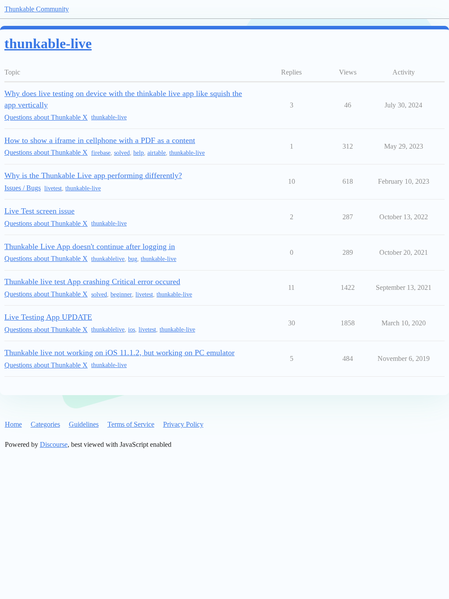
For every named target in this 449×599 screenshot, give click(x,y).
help (138, 153)
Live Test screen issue (39, 211)
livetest (53, 188)
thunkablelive (108, 259)
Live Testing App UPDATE (48, 317)
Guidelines (84, 424)
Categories (45, 424)
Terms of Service (130, 424)
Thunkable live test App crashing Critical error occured (92, 281)
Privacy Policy (183, 424)
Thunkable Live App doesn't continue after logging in (89, 246)
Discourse (54, 444)
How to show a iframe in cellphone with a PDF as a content (99, 140)
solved (122, 153)
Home (13, 424)
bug (132, 259)
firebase (100, 153)
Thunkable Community (36, 9)
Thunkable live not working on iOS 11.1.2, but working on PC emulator (119, 352)
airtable (156, 153)
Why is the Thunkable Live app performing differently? (93, 175)
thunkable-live (109, 117)
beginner (121, 294)
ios (131, 329)
